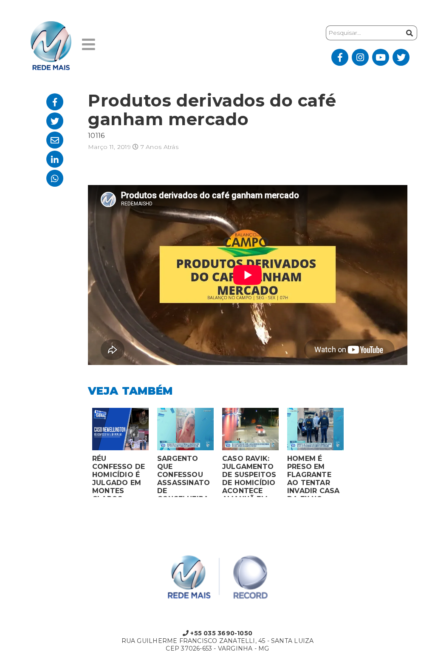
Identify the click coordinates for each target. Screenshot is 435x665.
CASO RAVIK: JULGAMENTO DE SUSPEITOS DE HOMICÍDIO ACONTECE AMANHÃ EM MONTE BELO (249, 476)
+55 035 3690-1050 (220, 633)
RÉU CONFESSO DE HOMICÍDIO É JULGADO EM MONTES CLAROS (118, 476)
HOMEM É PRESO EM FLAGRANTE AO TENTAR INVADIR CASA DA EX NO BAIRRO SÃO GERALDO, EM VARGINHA (313, 476)
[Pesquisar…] (409, 32)
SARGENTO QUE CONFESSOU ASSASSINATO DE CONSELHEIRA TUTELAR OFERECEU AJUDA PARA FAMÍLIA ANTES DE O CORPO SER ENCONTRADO (183, 476)
